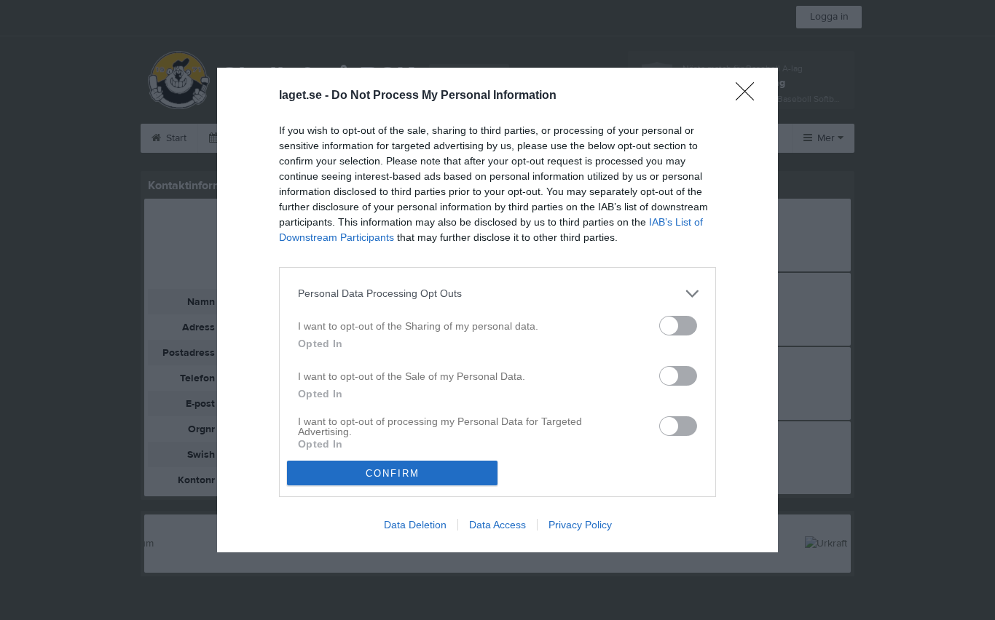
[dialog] (497, 310)
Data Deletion (415, 524)
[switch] (678, 325)
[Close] (749, 96)
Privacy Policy (580, 524)
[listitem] (497, 293)
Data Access (497, 524)
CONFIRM (393, 473)
